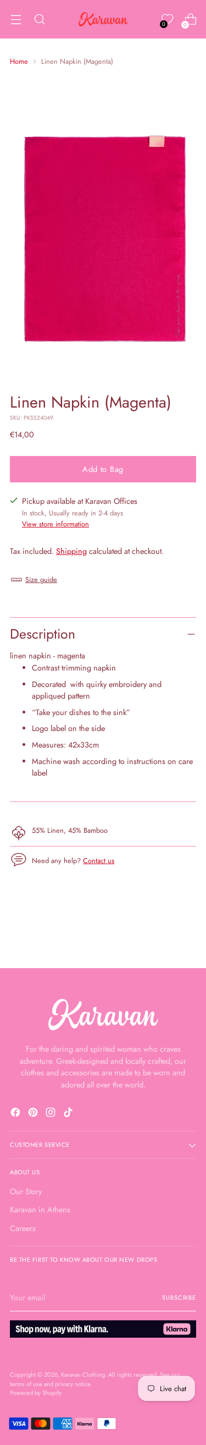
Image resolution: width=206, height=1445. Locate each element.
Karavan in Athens (40, 1209)
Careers (23, 1228)
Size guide (41, 579)
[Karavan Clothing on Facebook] (16, 1114)
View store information (55, 524)
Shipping (71, 551)
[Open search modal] (39, 19)
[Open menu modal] (15, 19)
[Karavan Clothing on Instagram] (51, 1114)
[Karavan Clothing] (103, 19)
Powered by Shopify (36, 1392)
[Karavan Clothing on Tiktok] (69, 1114)
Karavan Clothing (83, 1374)
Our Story (26, 1191)
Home (19, 61)
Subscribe (179, 1297)
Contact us (98, 860)
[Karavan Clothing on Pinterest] (34, 1114)
